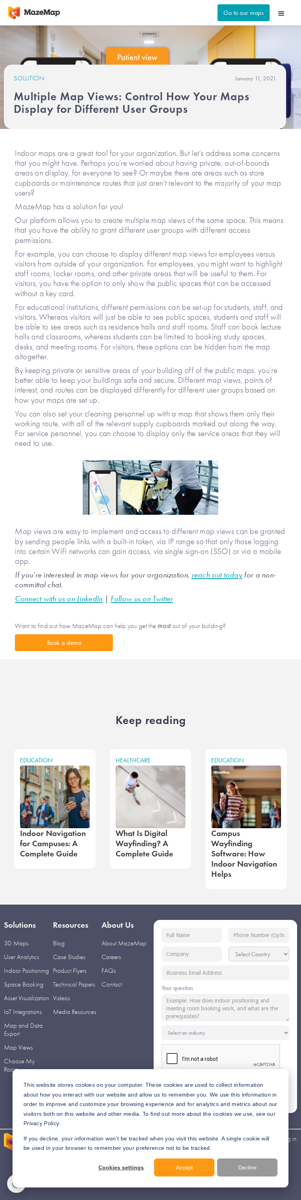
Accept (184, 1167)
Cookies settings (121, 1167)
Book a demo (64, 642)
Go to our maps (243, 12)
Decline (247, 1167)
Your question (177, 988)
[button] (281, 13)
